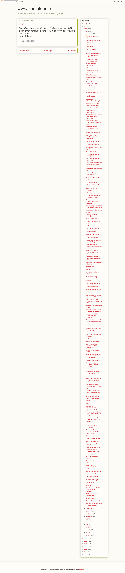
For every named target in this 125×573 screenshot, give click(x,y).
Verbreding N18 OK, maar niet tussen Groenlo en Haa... (94, 413)
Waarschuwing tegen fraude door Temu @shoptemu (92, 252)
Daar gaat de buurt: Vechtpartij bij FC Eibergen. (92, 136)
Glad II (88, 400)
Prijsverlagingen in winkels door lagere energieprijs (94, 206)
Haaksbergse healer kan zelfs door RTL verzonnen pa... (93, 356)
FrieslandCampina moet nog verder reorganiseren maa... (93, 284)
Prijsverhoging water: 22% (94, 360)
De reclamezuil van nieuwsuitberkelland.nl (93, 277)
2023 (86, 31)
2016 (86, 551)
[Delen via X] (30, 41)
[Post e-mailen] (22, 41)
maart (88, 530)
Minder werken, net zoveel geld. (92, 494)
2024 (86, 29)
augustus (89, 516)
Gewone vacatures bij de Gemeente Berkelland (93, 310)
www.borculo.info (34, 8)
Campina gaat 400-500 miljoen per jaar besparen (93, 489)
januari (88, 535)
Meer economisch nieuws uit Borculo (93, 329)
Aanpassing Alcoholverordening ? (93, 100)
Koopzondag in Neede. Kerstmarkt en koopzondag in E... (93, 229)
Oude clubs (89, 454)
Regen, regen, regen (92, 369)
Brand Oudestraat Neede (93, 108)
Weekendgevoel (91, 474)
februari (88, 532)
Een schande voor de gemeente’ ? (92, 159)
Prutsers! (88, 280)
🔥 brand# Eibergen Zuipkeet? (92, 37)
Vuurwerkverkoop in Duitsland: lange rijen (93, 50)
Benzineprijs (89, 376)
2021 (86, 541)
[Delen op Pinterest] (34, 41)
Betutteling (89, 193)
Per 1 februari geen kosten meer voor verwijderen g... (92, 214)
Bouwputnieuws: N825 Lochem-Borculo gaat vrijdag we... (93, 419)
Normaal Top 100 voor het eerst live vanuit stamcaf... (94, 83)
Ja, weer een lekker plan (93, 92)
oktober (88, 511)
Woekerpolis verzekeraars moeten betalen (94, 504)
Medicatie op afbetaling (93, 132)
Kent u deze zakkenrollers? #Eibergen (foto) (91, 407)
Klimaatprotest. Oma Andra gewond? (92, 60)
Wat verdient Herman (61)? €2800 (92, 372)
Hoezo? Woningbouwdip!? (94, 501)
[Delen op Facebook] (32, 41)
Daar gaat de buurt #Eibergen (91, 64)
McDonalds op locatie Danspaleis (92, 155)
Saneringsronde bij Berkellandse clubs (92, 450)
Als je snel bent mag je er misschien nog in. (93, 196)
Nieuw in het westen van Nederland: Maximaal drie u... (93, 380)
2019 (86, 546)
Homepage (48, 51)
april (87, 527)
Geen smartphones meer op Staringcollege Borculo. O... (93, 201)
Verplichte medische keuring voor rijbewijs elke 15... (93, 364)
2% (87, 436)
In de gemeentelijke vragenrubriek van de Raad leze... (93, 315)
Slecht (87, 180)
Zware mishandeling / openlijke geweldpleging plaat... (94, 122)
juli (87, 519)
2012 (86, 554)
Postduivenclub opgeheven (90, 111)
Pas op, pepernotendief (93, 438)
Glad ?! (88, 403)
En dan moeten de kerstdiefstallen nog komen (92, 184)
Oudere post (71, 51)
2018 (86, 549)
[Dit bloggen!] (28, 41)
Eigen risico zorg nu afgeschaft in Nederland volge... (94, 246)
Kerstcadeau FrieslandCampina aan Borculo (93, 334)
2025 (86, 26)
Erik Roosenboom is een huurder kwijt (93, 241)
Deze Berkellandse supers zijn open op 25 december (94, 116)
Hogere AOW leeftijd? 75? (94, 341)
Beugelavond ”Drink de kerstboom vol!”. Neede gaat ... (94, 386)
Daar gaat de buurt (91, 151)
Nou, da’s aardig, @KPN (93, 471)
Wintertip (88, 485)
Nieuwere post (24, 51)
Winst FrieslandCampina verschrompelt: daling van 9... (93, 290)
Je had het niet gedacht (93, 177)
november (89, 508)
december (89, 34)
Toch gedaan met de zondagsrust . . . (92, 95)
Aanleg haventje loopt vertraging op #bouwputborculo (92, 235)
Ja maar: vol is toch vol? (93, 326)
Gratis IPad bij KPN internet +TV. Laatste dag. (93, 467)
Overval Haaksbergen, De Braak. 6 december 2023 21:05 (94, 431)
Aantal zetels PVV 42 (92, 476)
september (89, 514)
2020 (86, 543)
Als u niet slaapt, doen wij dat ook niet (93, 173)
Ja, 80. (88, 339)
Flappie (88, 225)
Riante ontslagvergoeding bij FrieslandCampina (93, 296)
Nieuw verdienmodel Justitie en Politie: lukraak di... (92, 345)
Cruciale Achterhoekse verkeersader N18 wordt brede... (93, 480)
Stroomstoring (90, 269)
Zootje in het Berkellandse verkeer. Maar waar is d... (94, 164)
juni (87, 522)
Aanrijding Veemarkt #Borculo (92, 71)
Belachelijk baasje (91, 68)
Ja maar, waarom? (91, 498)
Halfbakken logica (91, 75)
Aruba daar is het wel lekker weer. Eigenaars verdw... (93, 442)
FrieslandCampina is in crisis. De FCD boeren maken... (93, 258)
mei (87, 524)
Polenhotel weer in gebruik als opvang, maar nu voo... (92, 128)
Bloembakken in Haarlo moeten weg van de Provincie (93, 425)
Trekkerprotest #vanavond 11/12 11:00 (94, 169)
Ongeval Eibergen (91, 218)
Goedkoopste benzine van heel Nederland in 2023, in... (94, 55)
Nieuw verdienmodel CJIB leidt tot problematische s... (94, 321)
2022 (86, 538)
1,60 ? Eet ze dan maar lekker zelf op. (93, 45)
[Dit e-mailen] (26, 41)
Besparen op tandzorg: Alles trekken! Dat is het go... (94, 301)
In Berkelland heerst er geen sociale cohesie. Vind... (93, 392)
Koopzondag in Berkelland (94, 210)
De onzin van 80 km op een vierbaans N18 (93, 397)
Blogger (81, 569)
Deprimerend (90, 266)
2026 (86, 23)
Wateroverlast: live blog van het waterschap (93, 104)
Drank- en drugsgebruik (93, 447)
